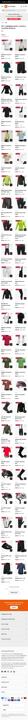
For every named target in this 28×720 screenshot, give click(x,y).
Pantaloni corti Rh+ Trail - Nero (20, 556)
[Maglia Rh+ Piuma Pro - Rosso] (7, 340)
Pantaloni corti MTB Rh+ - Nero (6, 578)
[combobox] (14, 10)
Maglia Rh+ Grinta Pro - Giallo (6, 146)
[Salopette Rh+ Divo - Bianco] (21, 112)
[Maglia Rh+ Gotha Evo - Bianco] (7, 318)
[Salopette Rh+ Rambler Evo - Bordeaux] (7, 249)
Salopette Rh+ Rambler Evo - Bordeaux (6, 259)
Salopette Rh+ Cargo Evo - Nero (21, 100)
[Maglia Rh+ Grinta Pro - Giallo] (7, 136)
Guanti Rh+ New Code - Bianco (6, 532)
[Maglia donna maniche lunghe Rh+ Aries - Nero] (7, 90)
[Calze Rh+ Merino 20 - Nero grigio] (7, 407)
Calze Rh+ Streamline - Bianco (20, 350)
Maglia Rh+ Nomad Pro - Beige (6, 168)
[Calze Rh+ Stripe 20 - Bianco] (21, 158)
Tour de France (22, 663)
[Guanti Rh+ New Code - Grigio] (21, 203)
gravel (5, 658)
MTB (2, 658)
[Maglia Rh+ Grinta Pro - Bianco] (21, 45)
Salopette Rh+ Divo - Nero (20, 282)
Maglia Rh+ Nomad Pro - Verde (6, 373)
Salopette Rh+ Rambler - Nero (21, 440)
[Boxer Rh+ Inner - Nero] (21, 67)
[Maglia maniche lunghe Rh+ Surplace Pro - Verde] (21, 225)
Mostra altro (14, 592)
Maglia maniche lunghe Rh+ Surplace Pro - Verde (20, 236)
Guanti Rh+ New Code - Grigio (20, 213)
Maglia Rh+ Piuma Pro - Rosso (6, 350)
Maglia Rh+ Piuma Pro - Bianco (6, 55)
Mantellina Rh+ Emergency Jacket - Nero (6, 305)
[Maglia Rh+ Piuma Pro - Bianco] (7, 45)
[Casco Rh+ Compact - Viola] (21, 385)
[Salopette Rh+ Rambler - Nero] (21, 430)
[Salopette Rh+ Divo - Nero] (21, 272)
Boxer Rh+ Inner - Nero (20, 77)
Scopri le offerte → (14, 18)
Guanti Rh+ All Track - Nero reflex (20, 532)
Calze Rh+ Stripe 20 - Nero (20, 462)
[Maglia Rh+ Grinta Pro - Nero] (7, 112)
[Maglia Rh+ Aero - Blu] (21, 569)
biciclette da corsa (19, 657)
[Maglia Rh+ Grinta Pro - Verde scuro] (7, 67)
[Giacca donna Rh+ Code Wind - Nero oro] (21, 181)
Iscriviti (14, 607)
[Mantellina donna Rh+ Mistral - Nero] (21, 407)
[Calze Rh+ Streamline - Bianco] (21, 340)
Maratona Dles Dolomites (7, 664)
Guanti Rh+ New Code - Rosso (6, 235)
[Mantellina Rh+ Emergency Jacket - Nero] (7, 294)
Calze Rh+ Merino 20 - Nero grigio (6, 417)
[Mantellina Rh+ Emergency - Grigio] (7, 430)
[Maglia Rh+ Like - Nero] (21, 318)
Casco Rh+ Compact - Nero (6, 484)
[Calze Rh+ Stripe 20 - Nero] (21, 452)
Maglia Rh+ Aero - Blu (20, 578)
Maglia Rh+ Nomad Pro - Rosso (6, 395)
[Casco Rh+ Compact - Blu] (7, 498)
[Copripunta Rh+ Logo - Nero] (7, 546)
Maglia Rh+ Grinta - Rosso (5, 462)
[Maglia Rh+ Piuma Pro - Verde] (21, 363)
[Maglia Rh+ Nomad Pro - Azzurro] (21, 136)
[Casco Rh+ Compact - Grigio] (21, 498)
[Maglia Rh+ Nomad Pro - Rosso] (7, 385)
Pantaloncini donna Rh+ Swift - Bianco (6, 282)
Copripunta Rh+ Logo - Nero (6, 556)
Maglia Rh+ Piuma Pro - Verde (20, 373)
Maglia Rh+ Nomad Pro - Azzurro (20, 146)
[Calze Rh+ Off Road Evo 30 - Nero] (21, 474)
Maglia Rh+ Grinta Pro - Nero (6, 122)
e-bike (10, 658)
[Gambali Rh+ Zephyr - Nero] (21, 294)
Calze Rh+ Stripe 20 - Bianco (20, 168)
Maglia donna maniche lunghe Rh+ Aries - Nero (7, 100)
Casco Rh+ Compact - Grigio (20, 508)
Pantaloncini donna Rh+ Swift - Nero (20, 259)
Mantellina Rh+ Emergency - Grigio (5, 440)
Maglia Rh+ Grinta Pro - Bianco (20, 55)
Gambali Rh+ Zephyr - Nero (20, 304)
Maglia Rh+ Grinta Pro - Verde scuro (6, 77)
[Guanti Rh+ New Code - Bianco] (7, 522)
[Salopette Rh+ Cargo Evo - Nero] (21, 90)
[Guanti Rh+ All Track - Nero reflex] (21, 522)
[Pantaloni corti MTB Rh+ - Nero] (7, 569)
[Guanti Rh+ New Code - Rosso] (7, 225)
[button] (25, 6)
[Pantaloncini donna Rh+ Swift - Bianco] (7, 272)
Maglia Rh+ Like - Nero (20, 327)
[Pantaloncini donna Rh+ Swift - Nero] (21, 249)
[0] (23, 6)
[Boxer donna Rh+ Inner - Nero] (7, 203)
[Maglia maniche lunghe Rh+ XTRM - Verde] (7, 181)
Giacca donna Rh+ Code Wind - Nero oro (20, 191)
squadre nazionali (11, 657)
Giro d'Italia (16, 663)
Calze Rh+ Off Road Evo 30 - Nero (20, 484)
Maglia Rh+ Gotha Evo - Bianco (6, 328)
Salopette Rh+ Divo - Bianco (20, 122)
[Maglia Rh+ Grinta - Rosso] (7, 452)
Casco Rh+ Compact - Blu (6, 508)
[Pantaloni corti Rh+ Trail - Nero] (21, 546)
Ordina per (3, 34)
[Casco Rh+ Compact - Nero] (7, 474)
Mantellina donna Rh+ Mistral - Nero (20, 417)
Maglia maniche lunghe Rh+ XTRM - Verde (6, 191)
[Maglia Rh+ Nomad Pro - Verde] (7, 363)
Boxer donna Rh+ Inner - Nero (7, 213)
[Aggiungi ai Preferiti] (11, 40)
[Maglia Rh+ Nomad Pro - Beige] (7, 158)
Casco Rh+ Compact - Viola (20, 395)
